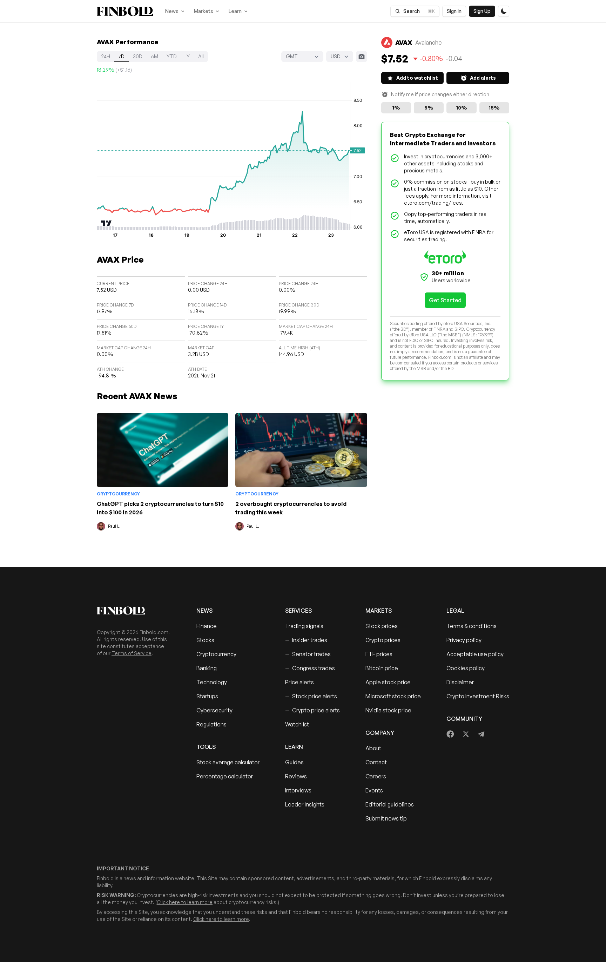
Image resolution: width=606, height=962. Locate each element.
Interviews (298, 790)
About (373, 748)
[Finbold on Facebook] (450, 734)
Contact (376, 762)
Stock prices (381, 626)
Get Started (445, 300)
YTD (172, 56)
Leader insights (304, 804)
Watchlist (297, 724)
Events (374, 790)
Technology (211, 682)
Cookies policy (465, 668)
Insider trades (306, 640)
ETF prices (378, 654)
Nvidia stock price (388, 710)
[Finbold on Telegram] (481, 734)
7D (121, 56)
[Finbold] (125, 11)
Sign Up (482, 11)
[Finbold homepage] (135, 610)
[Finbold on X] (466, 734)
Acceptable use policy (475, 654)
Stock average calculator (228, 762)
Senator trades (308, 654)
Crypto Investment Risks (477, 696)
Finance (206, 626)
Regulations (211, 724)
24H (105, 56)
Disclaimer (460, 682)
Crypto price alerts (312, 710)
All (201, 56)
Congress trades (310, 668)
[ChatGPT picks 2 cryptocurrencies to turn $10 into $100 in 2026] (162, 450)
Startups (207, 696)
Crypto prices (382, 640)
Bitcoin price (381, 668)
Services (298, 610)
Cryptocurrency (118, 493)
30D (137, 56)
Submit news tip (386, 818)
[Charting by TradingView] (106, 223)
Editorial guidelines (389, 804)
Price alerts (299, 682)
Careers (375, 776)
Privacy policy (464, 640)
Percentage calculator (224, 776)
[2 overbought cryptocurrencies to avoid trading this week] (301, 450)
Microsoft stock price (393, 696)
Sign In (454, 11)
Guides (294, 762)
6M (154, 56)
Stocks (205, 640)
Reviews (296, 776)
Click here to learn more (185, 902)
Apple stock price (388, 682)
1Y (187, 56)
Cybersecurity (214, 710)
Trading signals (304, 626)
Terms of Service (132, 653)
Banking (206, 668)
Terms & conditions (471, 626)
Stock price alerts (311, 696)
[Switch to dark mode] (503, 11)
